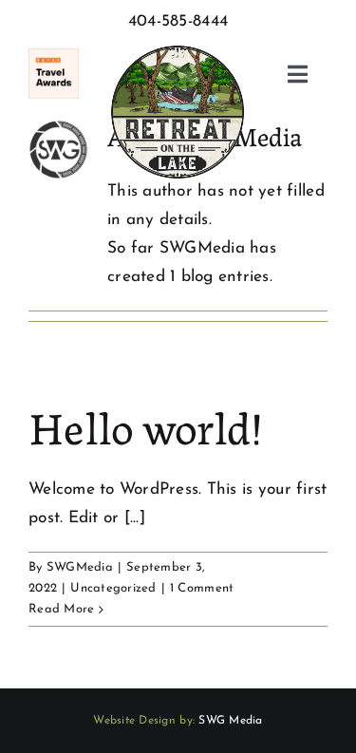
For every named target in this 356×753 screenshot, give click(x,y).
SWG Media (230, 720)
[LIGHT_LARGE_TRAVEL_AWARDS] (53, 56)
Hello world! (145, 425)
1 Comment (202, 588)
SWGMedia (80, 567)
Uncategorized (113, 588)
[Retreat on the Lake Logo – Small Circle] (177, 44)
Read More (61, 609)
